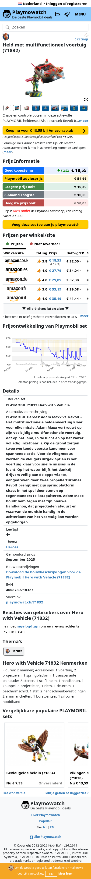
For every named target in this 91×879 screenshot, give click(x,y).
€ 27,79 (55, 270)
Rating (41, 253)
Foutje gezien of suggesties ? (66, 793)
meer (83, 120)
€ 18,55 (55, 260)
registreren (77, 3)
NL (45, 827)
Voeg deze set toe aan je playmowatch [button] (46, 224)
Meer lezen (66, 873)
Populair (45, 821)
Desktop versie (14, 793)
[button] (86, 99)
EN (52, 827)
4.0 (44, 270)
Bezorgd (73, 253)
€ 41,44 (72, 298)
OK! (51, 874)
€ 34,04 (72, 270)
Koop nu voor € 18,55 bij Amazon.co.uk (46, 130)
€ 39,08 (72, 289)
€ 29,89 (55, 279)
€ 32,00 (72, 261)
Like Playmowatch (47, 837)
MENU (80, 14)
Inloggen (54, 3)
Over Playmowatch (45, 815)
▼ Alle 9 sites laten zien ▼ (45, 308)
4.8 (44, 279)
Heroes (12, 547)
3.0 (44, 289)
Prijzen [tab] (17, 243)
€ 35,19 (55, 298)
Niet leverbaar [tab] (47, 243)
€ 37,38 (72, 279)
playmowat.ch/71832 (24, 602)
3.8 (44, 261)
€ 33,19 (55, 289)
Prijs (53, 253)
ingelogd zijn (28, 626)
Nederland (32, 3)
